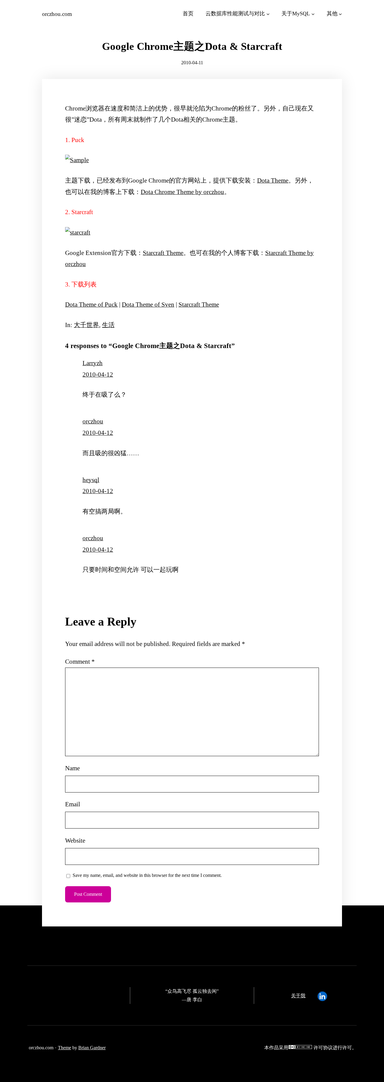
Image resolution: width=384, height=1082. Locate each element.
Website (75, 840)
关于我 (298, 995)
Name (72, 768)
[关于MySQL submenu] (313, 13)
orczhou (92, 421)
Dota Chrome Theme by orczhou (182, 191)
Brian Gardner (92, 1047)
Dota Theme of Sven (148, 304)
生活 (108, 325)
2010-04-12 (97, 374)
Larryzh (92, 363)
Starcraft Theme (163, 252)
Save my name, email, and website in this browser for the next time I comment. (147, 875)
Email (72, 804)
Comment (80, 661)
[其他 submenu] (340, 13)
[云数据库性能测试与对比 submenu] (268, 13)
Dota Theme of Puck (91, 304)
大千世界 (86, 325)
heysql (90, 479)
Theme (64, 1047)
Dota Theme (272, 180)
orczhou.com (57, 14)
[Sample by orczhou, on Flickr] (77, 160)
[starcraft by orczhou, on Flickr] (77, 232)
